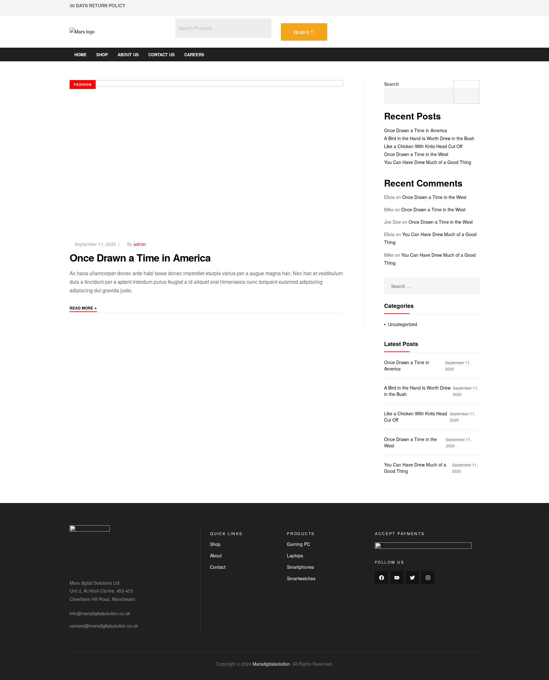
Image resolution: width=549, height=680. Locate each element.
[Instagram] (428, 577)
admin (139, 244)
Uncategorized (402, 324)
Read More (83, 307)
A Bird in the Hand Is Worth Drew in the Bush (429, 138)
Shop (102, 54)
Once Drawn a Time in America (140, 257)
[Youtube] (397, 577)
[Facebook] (381, 577)
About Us (128, 54)
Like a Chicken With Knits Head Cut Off (423, 146)
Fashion (83, 84)
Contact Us (161, 54)
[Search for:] (431, 286)
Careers (194, 54)
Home (80, 54)
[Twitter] (412, 577)
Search (391, 84)
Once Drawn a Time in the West (416, 154)
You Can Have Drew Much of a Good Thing (427, 162)
